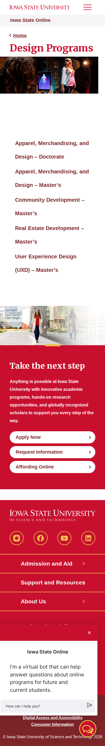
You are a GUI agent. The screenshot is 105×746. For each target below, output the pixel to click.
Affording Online (35, 467)
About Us (33, 601)
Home (20, 35)
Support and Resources (52, 582)
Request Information (39, 452)
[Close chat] (89, 632)
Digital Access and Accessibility (52, 717)
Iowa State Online (30, 20)
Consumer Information (52, 724)
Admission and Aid (46, 563)
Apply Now (28, 437)
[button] (48, 706)
